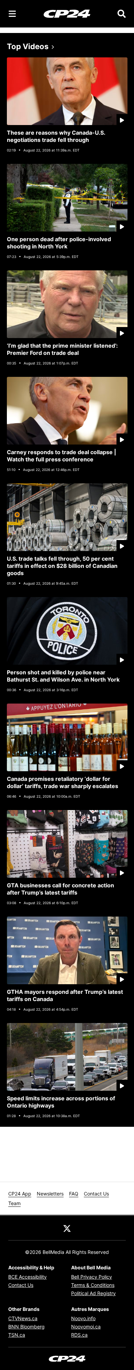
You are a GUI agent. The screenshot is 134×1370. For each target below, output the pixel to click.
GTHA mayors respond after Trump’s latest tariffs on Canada (65, 995)
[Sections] (12, 14)
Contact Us (96, 1194)
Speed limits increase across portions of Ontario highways (61, 1102)
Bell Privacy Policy (91, 1277)
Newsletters (50, 1194)
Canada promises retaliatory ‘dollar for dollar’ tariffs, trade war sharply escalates (62, 782)
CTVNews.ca (22, 1318)
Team (14, 1203)
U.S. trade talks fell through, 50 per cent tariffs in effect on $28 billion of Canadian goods (62, 565)
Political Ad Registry (93, 1293)
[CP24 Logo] (67, 13)
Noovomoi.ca (86, 1326)
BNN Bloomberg (26, 1326)
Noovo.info (83, 1318)
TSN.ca (16, 1335)
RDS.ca (79, 1335)
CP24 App (19, 1194)
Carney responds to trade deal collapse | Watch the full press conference (61, 456)
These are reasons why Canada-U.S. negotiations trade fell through (56, 136)
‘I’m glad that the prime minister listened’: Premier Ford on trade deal (62, 349)
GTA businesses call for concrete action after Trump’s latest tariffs (60, 889)
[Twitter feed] (67, 1228)
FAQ (73, 1194)
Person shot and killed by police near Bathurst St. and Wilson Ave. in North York (63, 676)
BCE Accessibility (27, 1277)
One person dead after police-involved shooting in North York (59, 243)
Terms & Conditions (92, 1285)
